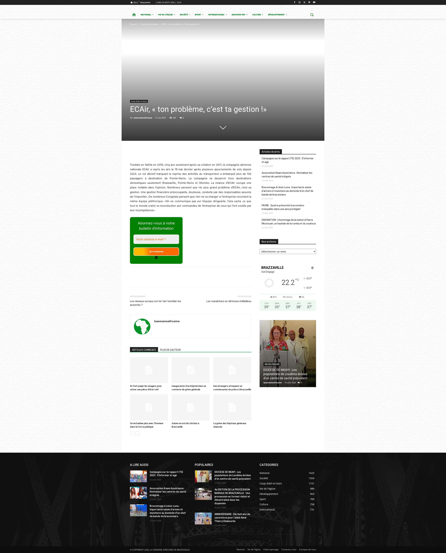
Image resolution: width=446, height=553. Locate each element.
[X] (304, 3)
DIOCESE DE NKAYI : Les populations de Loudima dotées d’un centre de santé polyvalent (285, 374)
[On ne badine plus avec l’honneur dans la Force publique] (149, 407)
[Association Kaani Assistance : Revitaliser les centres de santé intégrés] (138, 493)
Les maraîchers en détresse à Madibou (228, 301)
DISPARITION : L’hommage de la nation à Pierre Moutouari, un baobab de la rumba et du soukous (289, 221)
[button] (312, 14)
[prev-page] (132, 434)
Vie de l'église (272, 364)
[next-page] (138, 434)
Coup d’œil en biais (149, 24)
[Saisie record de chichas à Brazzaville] (191, 407)
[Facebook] (295, 3)
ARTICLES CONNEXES (144, 349)
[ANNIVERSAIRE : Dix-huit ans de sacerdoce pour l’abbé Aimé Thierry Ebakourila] (203, 518)
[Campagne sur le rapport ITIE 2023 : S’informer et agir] (138, 476)
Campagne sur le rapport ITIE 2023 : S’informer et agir (288, 160)
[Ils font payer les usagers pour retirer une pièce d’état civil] (149, 370)
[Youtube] (314, 3)
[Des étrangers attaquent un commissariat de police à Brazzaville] (232, 370)
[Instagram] (300, 3)
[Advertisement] (165, 52)
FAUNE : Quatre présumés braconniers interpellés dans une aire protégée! (283, 207)
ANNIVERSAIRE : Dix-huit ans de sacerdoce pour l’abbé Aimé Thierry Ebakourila (232, 517)
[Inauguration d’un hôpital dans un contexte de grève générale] (191, 370)
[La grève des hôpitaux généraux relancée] (232, 407)
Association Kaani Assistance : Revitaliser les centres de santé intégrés (287, 174)
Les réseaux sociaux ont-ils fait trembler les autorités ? (155, 303)
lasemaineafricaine (143, 117)
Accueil (133, 24)
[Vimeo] (309, 3)
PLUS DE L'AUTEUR (170, 349)
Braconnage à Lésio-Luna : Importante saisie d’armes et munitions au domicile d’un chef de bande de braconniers (287, 191)
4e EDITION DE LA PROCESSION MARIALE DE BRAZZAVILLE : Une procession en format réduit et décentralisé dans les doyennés (232, 496)
